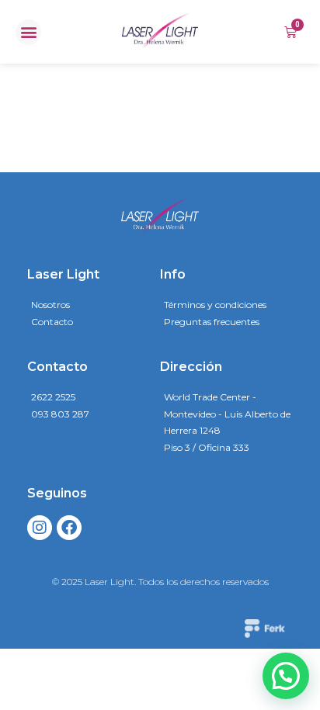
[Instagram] (39, 527)
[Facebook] (69, 527)
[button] (28, 32)
